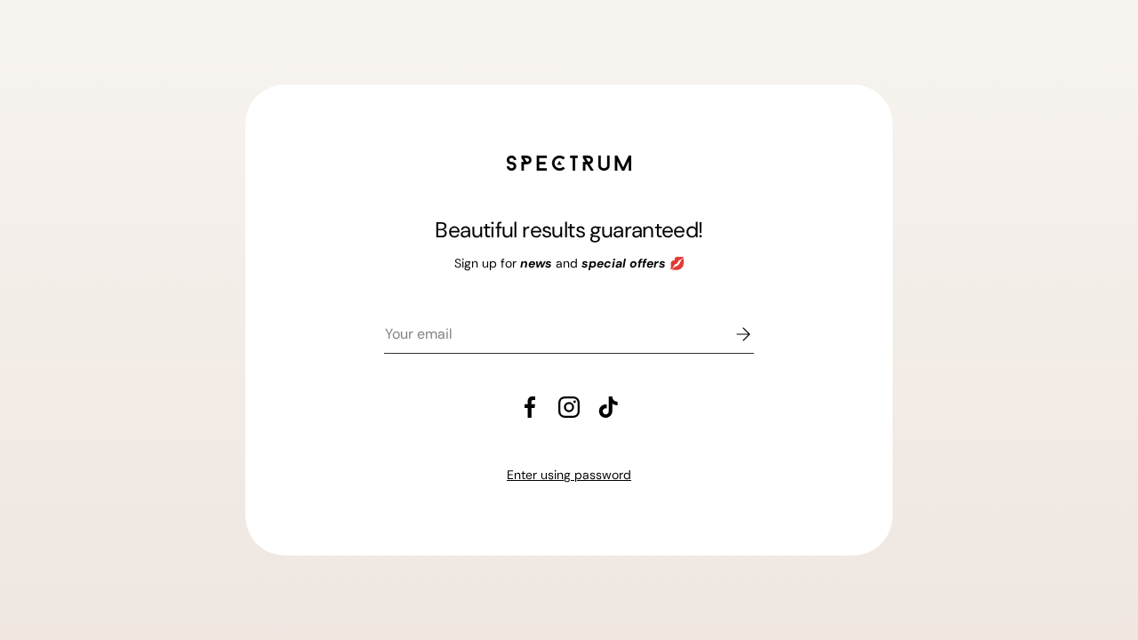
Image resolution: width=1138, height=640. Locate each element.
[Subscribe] (731, 334)
